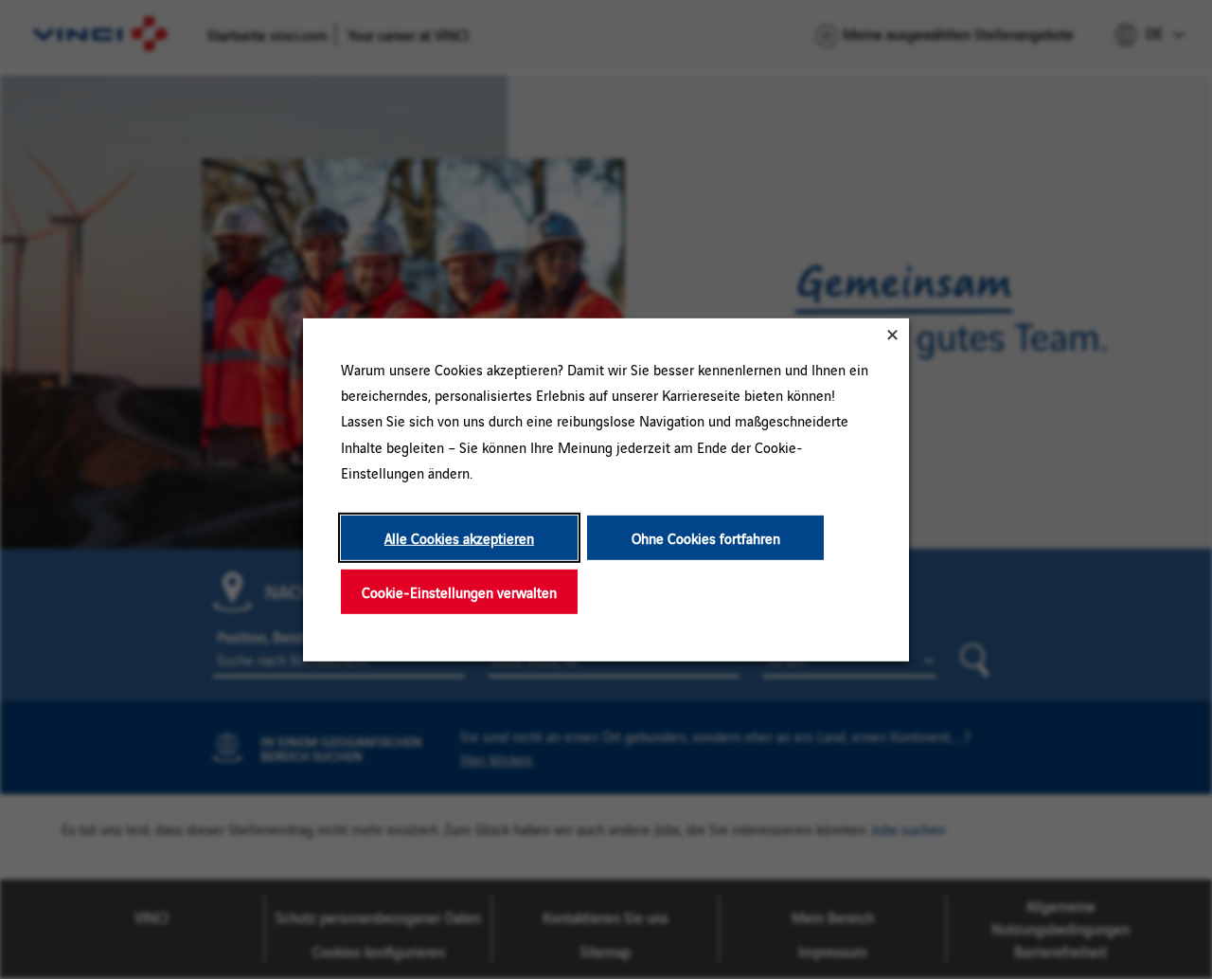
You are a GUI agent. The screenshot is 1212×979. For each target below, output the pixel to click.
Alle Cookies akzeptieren (459, 537)
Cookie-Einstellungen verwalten (459, 591)
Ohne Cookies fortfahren (706, 537)
